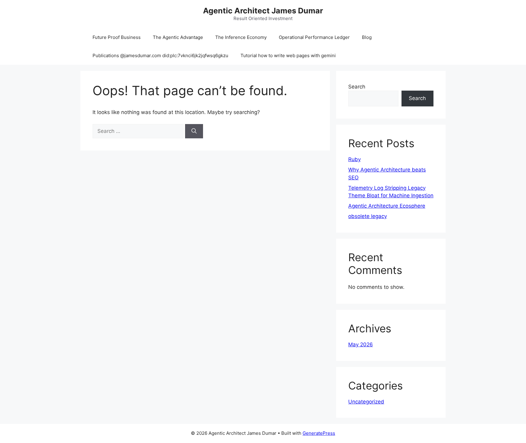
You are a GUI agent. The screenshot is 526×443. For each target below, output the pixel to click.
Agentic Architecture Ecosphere (386, 206)
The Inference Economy (241, 37)
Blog (367, 37)
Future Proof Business (117, 37)
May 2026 (360, 344)
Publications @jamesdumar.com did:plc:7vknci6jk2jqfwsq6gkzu (160, 55)
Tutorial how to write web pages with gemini (288, 55)
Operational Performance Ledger (314, 37)
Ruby (354, 159)
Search (356, 87)
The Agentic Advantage (178, 37)
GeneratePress (319, 433)
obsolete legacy (367, 216)
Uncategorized (366, 402)
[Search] (194, 131)
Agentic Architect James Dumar (263, 10)
